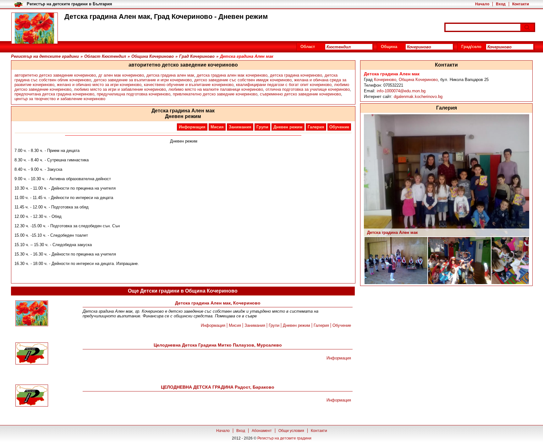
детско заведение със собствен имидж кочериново (243, 80)
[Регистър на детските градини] (34, 28)
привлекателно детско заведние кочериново (215, 94)
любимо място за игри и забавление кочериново (120, 89)
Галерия (316, 127)
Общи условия (291, 431)
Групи (262, 127)
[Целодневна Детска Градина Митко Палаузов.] (31, 353)
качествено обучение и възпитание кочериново (188, 84)
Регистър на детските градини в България (69, 4)
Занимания (240, 127)
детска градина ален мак (170, 75)
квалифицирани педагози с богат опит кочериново (284, 84)
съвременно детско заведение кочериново (300, 94)
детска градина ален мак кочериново (232, 75)
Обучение (339, 127)
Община (389, 46)
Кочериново (385, 79)
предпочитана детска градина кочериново (54, 94)
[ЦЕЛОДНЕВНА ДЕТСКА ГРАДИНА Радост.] (31, 396)
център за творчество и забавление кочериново (59, 98)
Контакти (520, 4)
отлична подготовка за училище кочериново (308, 89)
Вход (501, 4)
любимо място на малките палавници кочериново (215, 89)
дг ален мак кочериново (121, 75)
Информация (192, 127)
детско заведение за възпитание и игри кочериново (143, 80)
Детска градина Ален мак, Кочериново (218, 302)
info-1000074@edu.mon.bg (401, 91)
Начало (482, 4)
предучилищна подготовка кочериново (133, 94)
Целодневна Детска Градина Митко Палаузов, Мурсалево (218, 345)
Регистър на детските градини (284, 438)
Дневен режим (288, 127)
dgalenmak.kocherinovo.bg (418, 96)
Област (307, 46)
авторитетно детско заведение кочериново (55, 75)
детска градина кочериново (296, 75)
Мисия (217, 127)
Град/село (471, 46)
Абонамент (262, 431)
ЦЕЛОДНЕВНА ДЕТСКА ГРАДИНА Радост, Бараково (217, 387)
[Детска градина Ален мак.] (31, 313)
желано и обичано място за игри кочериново (99, 84)
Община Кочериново (418, 79)
